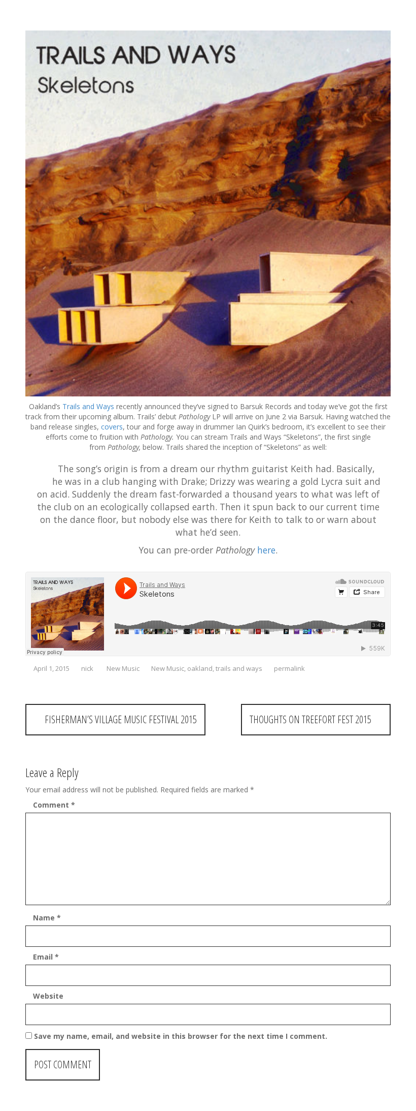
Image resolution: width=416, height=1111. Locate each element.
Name (47, 917)
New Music (123, 668)
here (266, 550)
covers (112, 426)
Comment (54, 805)
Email (46, 957)
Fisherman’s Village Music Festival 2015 (119, 719)
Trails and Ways (88, 406)
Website (48, 996)
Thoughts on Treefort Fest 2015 (312, 719)
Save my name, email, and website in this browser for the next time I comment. (180, 1036)
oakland (200, 668)
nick (87, 668)
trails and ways (239, 668)
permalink (288, 668)
